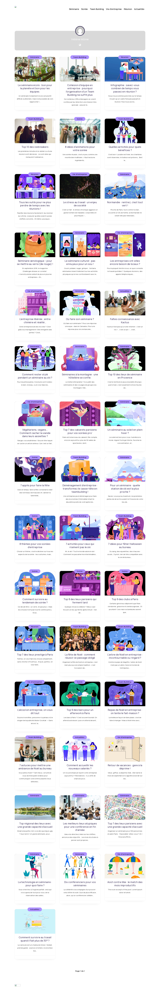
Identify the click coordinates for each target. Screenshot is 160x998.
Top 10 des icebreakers (35, 147)
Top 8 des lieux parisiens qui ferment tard (80, 601)
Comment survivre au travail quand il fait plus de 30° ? (35, 939)
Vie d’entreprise (114, 9)
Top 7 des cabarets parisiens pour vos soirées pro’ (80, 431)
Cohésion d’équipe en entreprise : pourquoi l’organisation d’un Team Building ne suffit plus (80, 90)
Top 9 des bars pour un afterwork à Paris (80, 711)
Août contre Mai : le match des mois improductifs (125, 883)
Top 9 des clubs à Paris (125, 599)
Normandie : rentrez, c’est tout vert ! (125, 204)
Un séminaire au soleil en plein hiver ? (125, 431)
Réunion (128, 9)
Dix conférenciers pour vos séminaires (80, 883)
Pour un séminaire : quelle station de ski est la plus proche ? (125, 488)
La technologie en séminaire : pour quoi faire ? (35, 883)
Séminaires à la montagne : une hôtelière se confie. (80, 376)
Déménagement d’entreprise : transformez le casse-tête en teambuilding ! (79, 488)
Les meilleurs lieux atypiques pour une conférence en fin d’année (80, 827)
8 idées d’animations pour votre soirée (80, 148)
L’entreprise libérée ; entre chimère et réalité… (35, 320)
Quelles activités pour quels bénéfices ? (125, 148)
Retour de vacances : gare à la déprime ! (125, 767)
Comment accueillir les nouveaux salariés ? (80, 767)
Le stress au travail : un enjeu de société (80, 204)
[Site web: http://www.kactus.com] (80, 45)
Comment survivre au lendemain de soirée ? (35, 601)
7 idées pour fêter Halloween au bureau (125, 545)
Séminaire (74, 9)
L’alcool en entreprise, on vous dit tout (35, 711)
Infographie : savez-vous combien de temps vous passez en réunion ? (125, 88)
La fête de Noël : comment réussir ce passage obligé (80, 656)
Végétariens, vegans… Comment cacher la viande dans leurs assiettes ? (35, 433)
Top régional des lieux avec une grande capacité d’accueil (35, 825)
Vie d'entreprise (79, 174)
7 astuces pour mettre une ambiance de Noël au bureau (35, 767)
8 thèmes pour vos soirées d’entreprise (35, 545)
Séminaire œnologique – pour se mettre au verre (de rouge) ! (35, 262)
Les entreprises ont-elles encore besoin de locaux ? (125, 262)
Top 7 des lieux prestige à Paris (35, 654)
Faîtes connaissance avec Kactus (125, 320)
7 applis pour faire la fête (35, 485)
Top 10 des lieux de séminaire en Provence (125, 376)
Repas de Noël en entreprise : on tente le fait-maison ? (125, 711)
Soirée (84, 9)
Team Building (97, 9)
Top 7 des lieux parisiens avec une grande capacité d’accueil (125, 825)
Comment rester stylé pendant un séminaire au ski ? (35, 376)
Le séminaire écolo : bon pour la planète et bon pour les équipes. (35, 88)
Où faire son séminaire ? (80, 319)
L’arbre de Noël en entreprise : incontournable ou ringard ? (125, 656)
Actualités (139, 9)
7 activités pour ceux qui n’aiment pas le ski (80, 545)
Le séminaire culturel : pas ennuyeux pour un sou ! (80, 262)
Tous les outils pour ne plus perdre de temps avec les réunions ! (35, 205)
